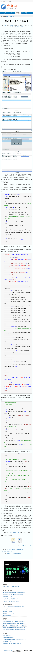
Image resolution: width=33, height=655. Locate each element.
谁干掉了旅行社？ (7, 641)
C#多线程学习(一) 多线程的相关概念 (11, 601)
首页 (1, 1)
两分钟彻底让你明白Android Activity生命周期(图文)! (14, 592)
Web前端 (24, 13)
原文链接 (17, 27)
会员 (10, 1)
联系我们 (8, 650)
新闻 (4, 1)
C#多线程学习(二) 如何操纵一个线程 (11, 599)
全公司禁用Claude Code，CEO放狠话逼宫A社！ (14, 621)
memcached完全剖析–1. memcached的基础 (13, 594)
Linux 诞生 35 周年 (7, 635)
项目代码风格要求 (7, 615)
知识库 (4, 13)
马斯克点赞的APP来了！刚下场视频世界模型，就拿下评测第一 (17, 627)
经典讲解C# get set (7, 596)
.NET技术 (18, 13)
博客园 (11, 25)
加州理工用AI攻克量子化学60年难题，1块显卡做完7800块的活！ (17, 623)
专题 (11, 13)
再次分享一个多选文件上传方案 (16, 21)
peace (5, 25)
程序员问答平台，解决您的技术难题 (11, 586)
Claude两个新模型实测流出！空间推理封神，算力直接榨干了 (17, 639)
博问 (7, 1)
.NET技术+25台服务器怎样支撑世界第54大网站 (13, 607)
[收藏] (21, 27)
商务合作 (13, 650)
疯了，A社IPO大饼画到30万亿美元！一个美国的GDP (15, 625)
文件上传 (24, 546)
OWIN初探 (5, 609)
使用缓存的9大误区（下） (9, 611)
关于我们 (4, 650)
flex (31, 546)
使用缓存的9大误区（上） (9, 613)
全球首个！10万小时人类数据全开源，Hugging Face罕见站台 (17, 643)
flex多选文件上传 (14, 533)
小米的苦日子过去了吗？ (8, 637)
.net (28, 546)
